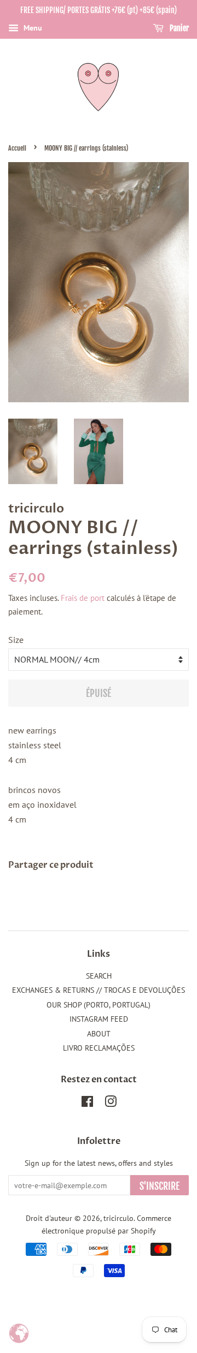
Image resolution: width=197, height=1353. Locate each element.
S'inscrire (159, 1186)
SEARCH (99, 976)
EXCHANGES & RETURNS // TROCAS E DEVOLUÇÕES (98, 990)
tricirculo (118, 1218)
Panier (178, 28)
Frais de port (83, 598)
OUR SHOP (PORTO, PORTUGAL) (98, 1005)
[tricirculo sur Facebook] (87, 1103)
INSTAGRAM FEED (98, 1019)
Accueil (17, 148)
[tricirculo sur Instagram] (111, 1103)
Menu (31, 28)
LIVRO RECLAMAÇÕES (99, 1048)
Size (16, 639)
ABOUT (99, 1034)
